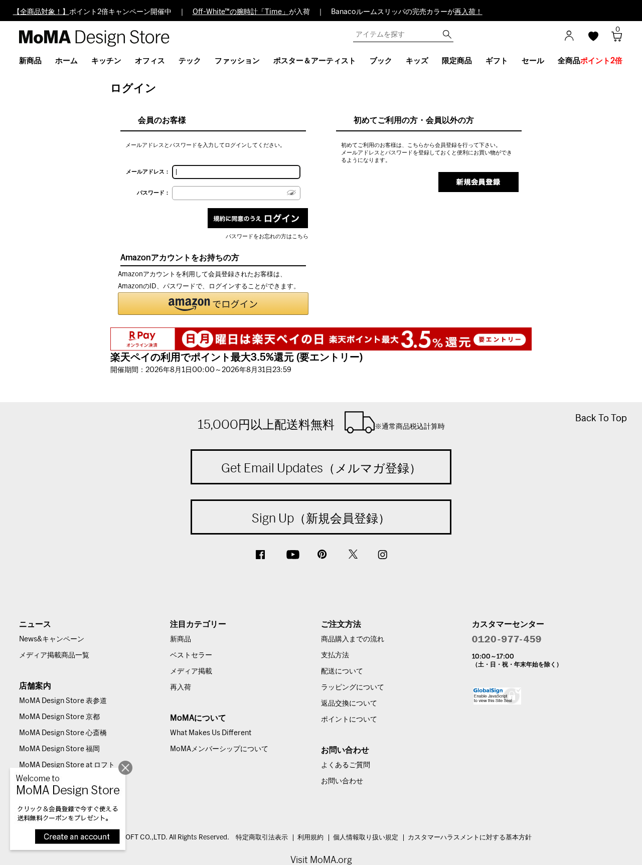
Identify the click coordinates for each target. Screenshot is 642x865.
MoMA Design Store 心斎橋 (63, 733)
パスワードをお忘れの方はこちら (267, 236)
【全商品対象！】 (41, 12)
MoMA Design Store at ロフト (67, 765)
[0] (613, 39)
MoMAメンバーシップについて (219, 749)
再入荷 (180, 687)
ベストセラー (191, 655)
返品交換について (349, 703)
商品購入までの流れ (352, 639)
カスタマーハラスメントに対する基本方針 (470, 837)
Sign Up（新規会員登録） (321, 518)
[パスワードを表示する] (291, 193)
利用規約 (310, 837)
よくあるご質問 (345, 765)
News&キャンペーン (51, 639)
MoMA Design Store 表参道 (63, 701)
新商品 (180, 639)
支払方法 (335, 655)
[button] (213, 303)
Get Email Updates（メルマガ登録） (321, 468)
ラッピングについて (352, 687)
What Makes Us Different (210, 733)
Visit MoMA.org (321, 859)
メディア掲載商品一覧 (54, 655)
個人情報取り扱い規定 (365, 837)
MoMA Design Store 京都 (59, 717)
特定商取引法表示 (262, 837)
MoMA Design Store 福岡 (59, 749)
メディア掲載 (191, 671)
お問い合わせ (342, 781)
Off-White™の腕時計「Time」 (241, 12)
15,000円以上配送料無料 (321, 424)
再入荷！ (468, 12)
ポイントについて (349, 719)
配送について (342, 671)
